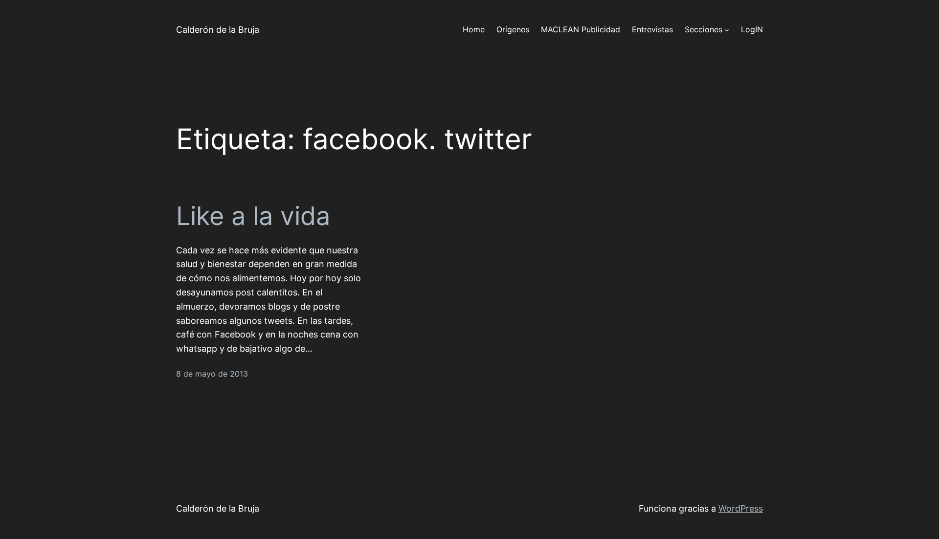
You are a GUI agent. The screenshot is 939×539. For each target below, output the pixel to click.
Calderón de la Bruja (217, 29)
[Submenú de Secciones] (726, 29)
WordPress (740, 508)
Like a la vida (253, 216)
